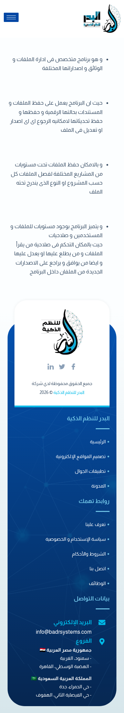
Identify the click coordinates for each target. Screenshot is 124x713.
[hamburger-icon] (11, 17)
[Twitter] (62, 367)
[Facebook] (73, 367)
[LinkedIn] (50, 367)
